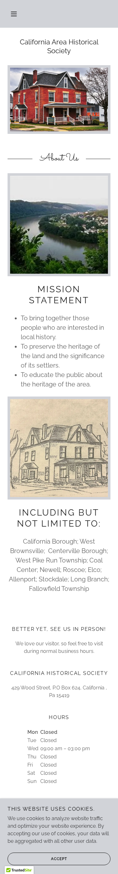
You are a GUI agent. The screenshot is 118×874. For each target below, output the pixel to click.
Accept (59, 859)
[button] (14, 14)
